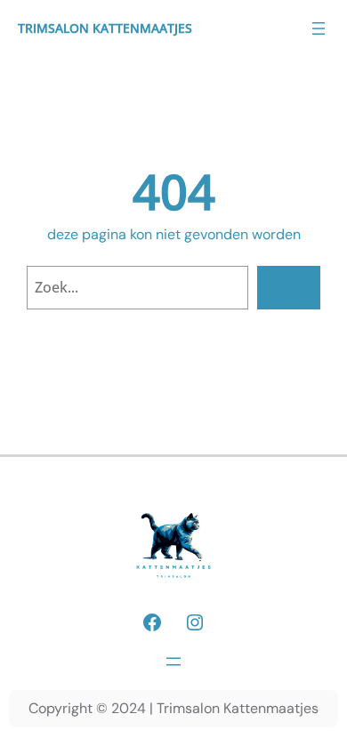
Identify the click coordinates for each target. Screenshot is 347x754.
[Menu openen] (318, 28)
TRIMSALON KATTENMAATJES (105, 28)
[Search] (288, 287)
